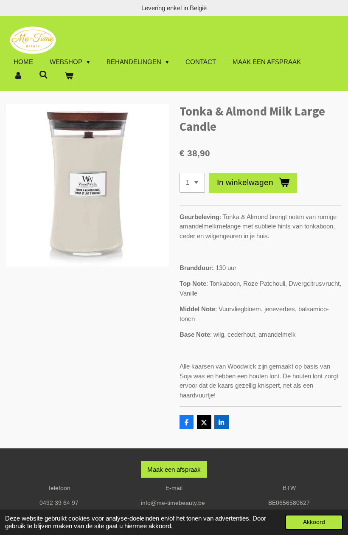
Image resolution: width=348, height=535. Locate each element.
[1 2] (192, 183)
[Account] (18, 76)
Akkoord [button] (314, 522)
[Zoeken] (43, 75)
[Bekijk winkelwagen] (69, 76)
